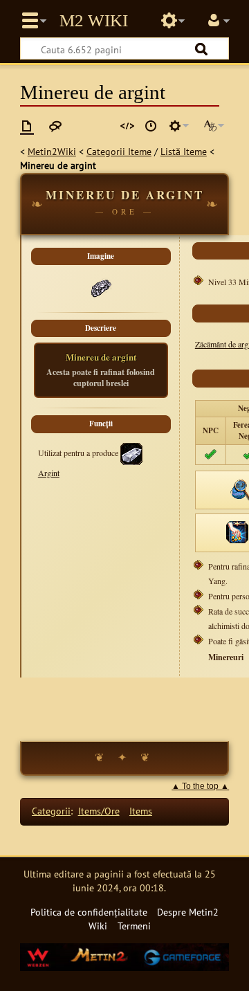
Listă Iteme (183, 151)
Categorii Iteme (118, 151)
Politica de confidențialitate (88, 911)
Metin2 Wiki (93, 21)
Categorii (51, 810)
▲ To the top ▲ (200, 786)
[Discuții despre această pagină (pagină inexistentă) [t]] (55, 126)
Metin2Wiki (52, 151)
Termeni (134, 925)
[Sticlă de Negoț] (237, 531)
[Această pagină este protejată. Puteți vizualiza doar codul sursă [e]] (127, 126)
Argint (48, 472)
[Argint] (131, 451)
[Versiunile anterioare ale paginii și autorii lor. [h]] (151, 126)
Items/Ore (99, 810)
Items (140, 810)
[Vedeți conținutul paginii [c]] (27, 126)
